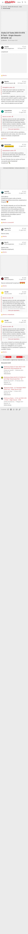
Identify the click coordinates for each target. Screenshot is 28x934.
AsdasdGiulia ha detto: (8, 150)
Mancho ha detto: (6, 116)
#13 (25, 110)
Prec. (9, 357)
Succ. (18, 357)
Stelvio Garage (7, 384)
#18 (25, 278)
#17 (25, 242)
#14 (25, 144)
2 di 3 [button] (13, 357)
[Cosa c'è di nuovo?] (22, 2)
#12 (25, 81)
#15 (25, 191)
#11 (25, 46)
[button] (2, 2)
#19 (25, 292)
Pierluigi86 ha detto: (7, 87)
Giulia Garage (7, 373)
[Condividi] (23, 47)
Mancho (5, 40)
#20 (25, 320)
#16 (25, 228)
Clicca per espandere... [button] (14, 129)
